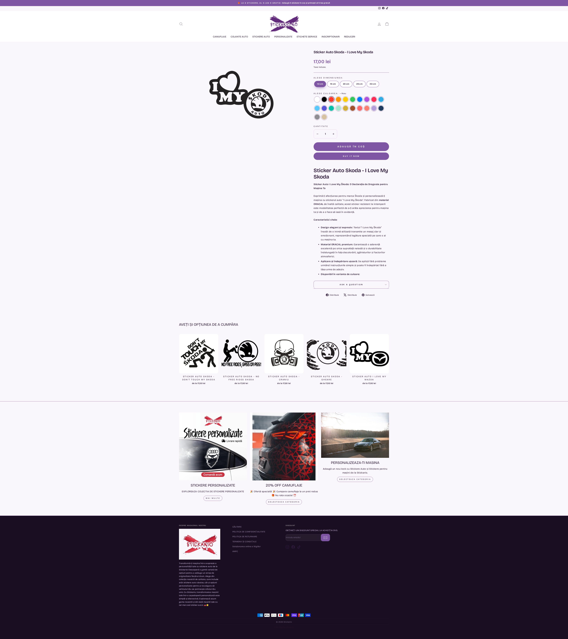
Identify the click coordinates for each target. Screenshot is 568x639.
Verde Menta (338, 108)
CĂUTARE (237, 527)
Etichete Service (307, 36)
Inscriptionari (331, 36)
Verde (353, 99)
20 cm (346, 84)
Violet (367, 99)
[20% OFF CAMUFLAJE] (284, 446)
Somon (367, 108)
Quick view (198, 370)
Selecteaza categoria (284, 502)
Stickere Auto (261, 36)
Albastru (360, 99)
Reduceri (349, 36)
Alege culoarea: (330, 93)
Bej (324, 117)
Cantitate (321, 126)
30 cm (373, 84)
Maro (353, 108)
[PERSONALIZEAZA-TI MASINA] (355, 435)
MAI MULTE (213, 498)
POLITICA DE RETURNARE (244, 536)
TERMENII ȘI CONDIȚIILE (244, 541)
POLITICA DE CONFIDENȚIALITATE (248, 531)
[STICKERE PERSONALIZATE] (213, 446)
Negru (324, 99)
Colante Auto (239, 36)
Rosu (331, 99)
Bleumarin (381, 108)
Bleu (317, 108)
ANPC (235, 551)
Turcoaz (331, 108)
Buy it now (351, 156)
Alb (317, 99)
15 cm (333, 84)
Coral (360, 108)
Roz (374, 99)
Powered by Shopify (284, 627)
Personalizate (283, 36)
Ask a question (351, 284)
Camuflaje (219, 36)
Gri (317, 117)
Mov (324, 108)
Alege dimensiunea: (328, 78)
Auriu (345, 108)
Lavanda (374, 108)
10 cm (320, 84)
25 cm (359, 84)
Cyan (381, 99)
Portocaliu (338, 99)
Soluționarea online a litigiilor (246, 546)
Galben (345, 99)
